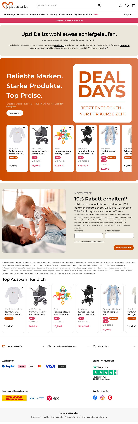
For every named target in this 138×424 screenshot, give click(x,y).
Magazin (128, 14)
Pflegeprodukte (37, 14)
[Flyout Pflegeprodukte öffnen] (46, 14)
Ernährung (52, 14)
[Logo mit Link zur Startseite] (14, 5)
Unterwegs (9, 14)
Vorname (78, 231)
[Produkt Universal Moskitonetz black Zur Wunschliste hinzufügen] (47, 128)
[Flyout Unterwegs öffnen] (16, 14)
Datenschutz (57, 417)
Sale (95, 14)
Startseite (125, 45)
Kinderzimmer (66, 14)
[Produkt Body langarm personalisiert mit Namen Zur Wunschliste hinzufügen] (24, 128)
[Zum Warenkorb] (134, 5)
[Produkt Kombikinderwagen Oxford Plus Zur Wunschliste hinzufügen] (93, 128)
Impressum (36, 417)
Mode (89, 14)
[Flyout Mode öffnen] (92, 14)
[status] (67, 5)
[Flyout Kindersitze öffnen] (29, 14)
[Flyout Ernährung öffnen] (58, 14)
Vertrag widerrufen (69, 413)
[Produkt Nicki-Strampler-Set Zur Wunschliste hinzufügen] (116, 128)
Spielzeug (80, 14)
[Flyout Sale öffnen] (98, 14)
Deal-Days (59, 45)
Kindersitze (22, 14)
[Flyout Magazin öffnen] (133, 14)
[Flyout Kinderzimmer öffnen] (74, 14)
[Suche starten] (99, 5)
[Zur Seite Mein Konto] (121, 5)
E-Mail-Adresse (112, 231)
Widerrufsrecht (72, 417)
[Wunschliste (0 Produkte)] (127, 5)
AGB (46, 417)
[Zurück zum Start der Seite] (131, 404)
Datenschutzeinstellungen (94, 417)
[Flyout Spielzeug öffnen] (85, 14)
